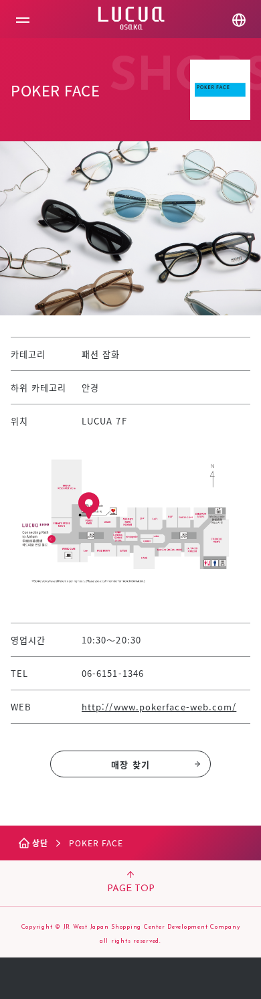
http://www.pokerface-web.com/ (159, 706)
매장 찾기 (130, 764)
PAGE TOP (131, 889)
